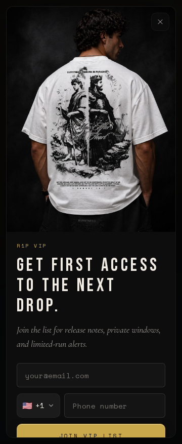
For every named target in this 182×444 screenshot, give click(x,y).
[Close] (160, 22)
